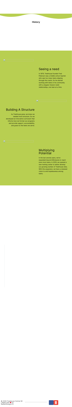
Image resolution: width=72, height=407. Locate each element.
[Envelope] (56, 402)
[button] (36, 402)
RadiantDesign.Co (7, 404)
